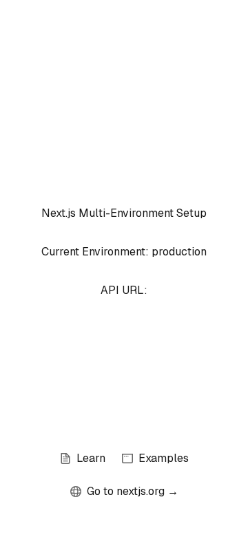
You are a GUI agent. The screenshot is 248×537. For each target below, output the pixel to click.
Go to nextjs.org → (132, 491)
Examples (163, 458)
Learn (90, 458)
